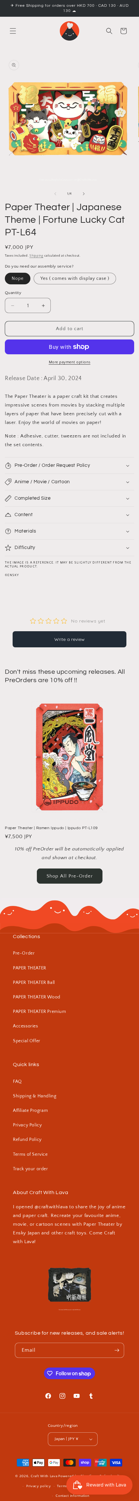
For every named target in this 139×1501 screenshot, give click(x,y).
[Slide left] (55, 194)
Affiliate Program (30, 1110)
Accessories (25, 1026)
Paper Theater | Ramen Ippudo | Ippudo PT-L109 (51, 828)
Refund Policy (27, 1139)
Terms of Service (30, 1154)
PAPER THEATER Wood (36, 997)
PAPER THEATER (29, 968)
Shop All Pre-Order (70, 876)
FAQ (17, 1081)
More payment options (70, 362)
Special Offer (26, 1041)
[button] (13, 31)
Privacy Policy (27, 1125)
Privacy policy (38, 1486)
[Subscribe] (117, 1350)
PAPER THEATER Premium (39, 1011)
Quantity (13, 292)
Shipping (36, 256)
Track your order (30, 1169)
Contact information (72, 1496)
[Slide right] (84, 194)
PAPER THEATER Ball (34, 982)
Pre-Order (24, 953)
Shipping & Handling (34, 1096)
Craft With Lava (44, 1476)
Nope (18, 278)
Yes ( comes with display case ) (74, 278)
